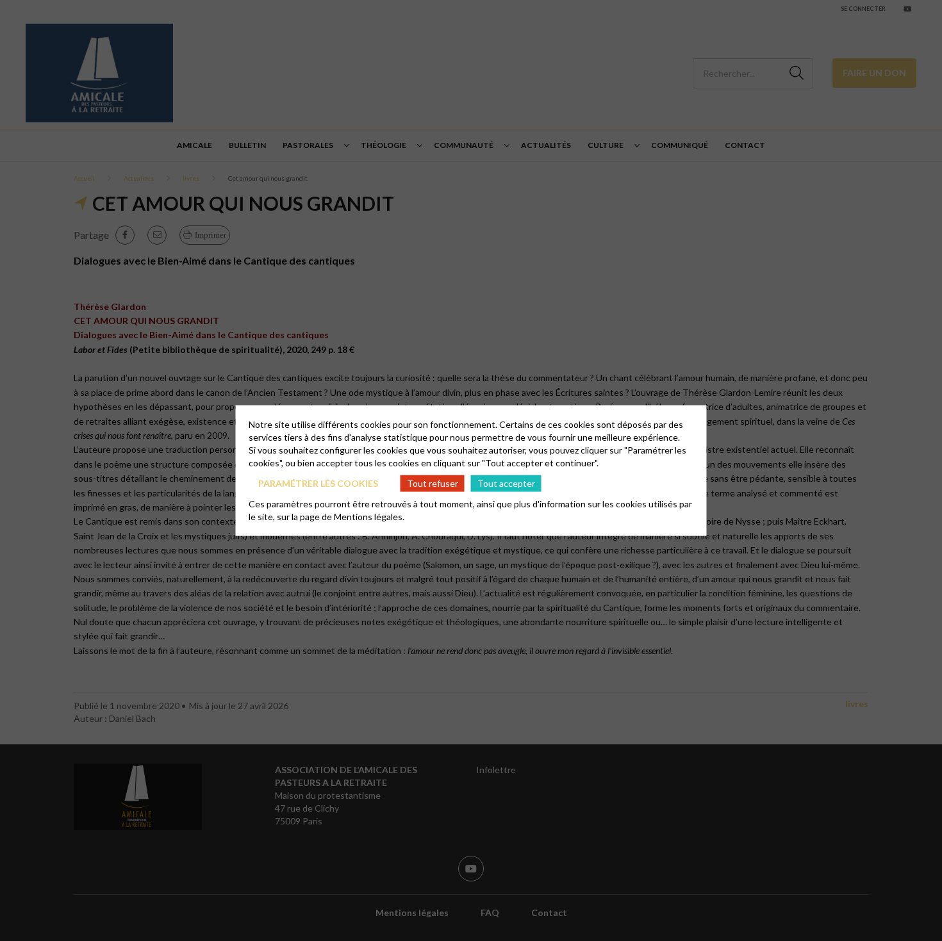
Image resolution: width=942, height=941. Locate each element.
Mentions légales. (369, 516)
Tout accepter (506, 482)
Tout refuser (432, 482)
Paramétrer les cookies (318, 482)
